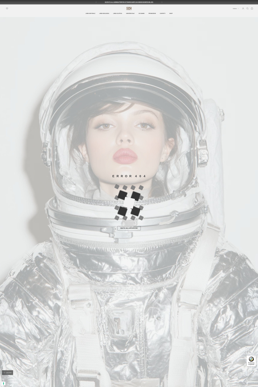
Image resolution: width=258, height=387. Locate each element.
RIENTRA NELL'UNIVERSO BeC (129, 228)
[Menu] (255, 356)
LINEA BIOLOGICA (104, 13)
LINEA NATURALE (90, 13)
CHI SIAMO (142, 13)
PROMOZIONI (152, 13)
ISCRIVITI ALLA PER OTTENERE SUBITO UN (129, 2)
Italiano (235, 8)
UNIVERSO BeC (130, 13)
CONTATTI (162, 13)
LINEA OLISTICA (117, 13)
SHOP (171, 13)
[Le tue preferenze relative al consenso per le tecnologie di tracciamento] (3, 383)
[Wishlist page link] (7, 8)
